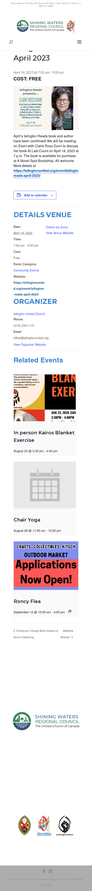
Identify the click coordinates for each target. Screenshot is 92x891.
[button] (79, 45)
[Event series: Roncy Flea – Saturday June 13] (69, 611)
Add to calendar (35, 195)
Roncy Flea (27, 601)
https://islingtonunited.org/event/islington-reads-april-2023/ (47, 173)
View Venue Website (60, 233)
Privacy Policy (46, 777)
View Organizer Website (29, 344)
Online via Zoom (57, 227)
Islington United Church (29, 314)
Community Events (26, 270)
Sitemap (46, 769)
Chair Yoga (27, 520)
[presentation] (45, 397)
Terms (46, 784)
